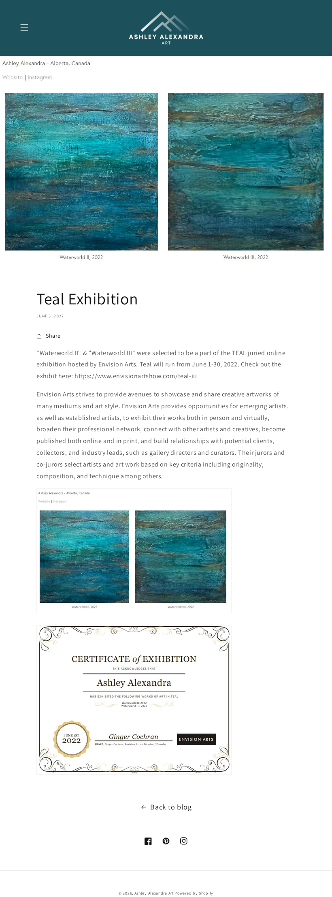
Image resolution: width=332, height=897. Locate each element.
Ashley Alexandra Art (154, 893)
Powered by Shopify (194, 893)
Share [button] (53, 335)
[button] (24, 27)
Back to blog (171, 806)
